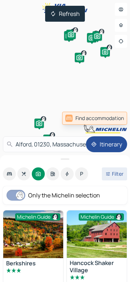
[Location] (121, 41)
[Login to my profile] (121, 9)
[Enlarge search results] (65, 159)
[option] (9, 173)
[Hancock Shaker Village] (97, 234)
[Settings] (121, 25)
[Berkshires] (33, 234)
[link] (94, 118)
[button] (39, 123)
